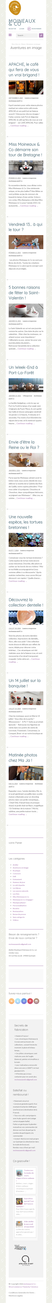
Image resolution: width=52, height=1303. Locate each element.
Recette (16, 908)
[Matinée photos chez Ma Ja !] (26, 779)
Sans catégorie (19, 917)
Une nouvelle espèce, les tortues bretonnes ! (25, 522)
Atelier (15, 865)
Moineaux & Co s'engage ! (23, 900)
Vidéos (15, 920)
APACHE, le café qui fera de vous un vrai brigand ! (24, 69)
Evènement (17, 879)
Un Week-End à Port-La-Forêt (23, 370)
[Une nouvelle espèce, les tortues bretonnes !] (26, 546)
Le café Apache (19, 885)
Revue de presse (19, 914)
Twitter (18, 1001)
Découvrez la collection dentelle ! (26, 602)
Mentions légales (16, 1296)
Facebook (24, 1001)
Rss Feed (11, 1001)
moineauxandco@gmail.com (20, 944)
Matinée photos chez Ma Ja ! (23, 757)
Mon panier (36, 29)
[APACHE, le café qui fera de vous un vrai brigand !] (26, 93)
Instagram (36, 1001)
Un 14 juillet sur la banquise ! (25, 683)
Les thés (16, 894)
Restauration (18, 911)
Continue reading (19, 125)
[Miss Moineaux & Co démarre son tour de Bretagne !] (26, 174)
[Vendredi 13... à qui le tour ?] (26, 248)
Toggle (10, 35)
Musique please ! (19, 903)
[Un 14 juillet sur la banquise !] (26, 704)
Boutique (16, 871)
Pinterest (30, 1001)
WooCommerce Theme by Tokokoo (23, 1287)
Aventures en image (20, 868)
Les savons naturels (20, 891)
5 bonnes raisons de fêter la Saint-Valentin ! (24, 292)
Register (12, 29)
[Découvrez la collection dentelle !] (26, 624)
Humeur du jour (19, 882)
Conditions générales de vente (21, 1293)
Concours (17, 873)
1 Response (27, 396)
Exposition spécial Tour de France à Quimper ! (25, 1202)
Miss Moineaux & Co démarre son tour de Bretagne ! (25, 149)
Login (21, 29)
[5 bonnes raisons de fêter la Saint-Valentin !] (26, 317)
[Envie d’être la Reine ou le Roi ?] (26, 466)
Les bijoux (17, 888)
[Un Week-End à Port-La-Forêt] (26, 391)
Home (23, 44)
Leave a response (31, 98)
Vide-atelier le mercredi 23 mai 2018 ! (29, 1224)
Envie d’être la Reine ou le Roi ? (24, 444)
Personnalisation (19, 905)
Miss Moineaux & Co (21, 897)
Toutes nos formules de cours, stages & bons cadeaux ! (25, 1175)
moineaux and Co (15, 101)
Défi (14, 876)
